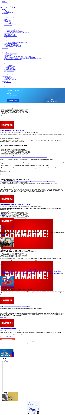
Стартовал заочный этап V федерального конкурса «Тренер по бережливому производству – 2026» (27, 181)
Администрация (5, 13)
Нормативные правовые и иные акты (10, 53)
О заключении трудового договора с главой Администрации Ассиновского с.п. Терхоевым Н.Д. (19, 269)
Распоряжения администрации (9, 68)
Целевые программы (8, 25)
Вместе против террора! (7, 287)
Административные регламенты (10, 70)
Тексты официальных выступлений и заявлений (12, 46)
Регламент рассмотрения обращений (10, 86)
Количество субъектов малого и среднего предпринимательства (17, 32)
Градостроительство (7, 21)
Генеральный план (9, 23)
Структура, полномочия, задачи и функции (11, 44)
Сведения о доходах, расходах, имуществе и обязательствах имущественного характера (19, 57)
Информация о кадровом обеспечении (11, 37)
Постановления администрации (10, 69)
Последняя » (14, 336)
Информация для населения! (8, 328)
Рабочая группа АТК (10, 17)
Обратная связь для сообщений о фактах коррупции (13, 59)
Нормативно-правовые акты (9, 78)
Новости (3, 1)
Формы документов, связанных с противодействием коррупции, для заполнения (18, 56)
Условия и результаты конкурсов (12, 39)
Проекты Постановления (10, 66)
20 (10, 336)
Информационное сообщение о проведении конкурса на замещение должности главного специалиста (28, 226)
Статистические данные (8, 33)
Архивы (3, 360)
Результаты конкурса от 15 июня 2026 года (12, 130)
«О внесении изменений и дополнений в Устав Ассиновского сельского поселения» (17, 268)
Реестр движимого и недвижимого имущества (12, 45)
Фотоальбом (4, 2)
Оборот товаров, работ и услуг (11, 27)
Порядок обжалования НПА (9, 71)
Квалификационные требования (12, 40)
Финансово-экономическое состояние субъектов (14, 31)
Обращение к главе (7, 82)
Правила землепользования (11, 24)
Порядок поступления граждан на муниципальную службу (16, 42)
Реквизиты (6, 18)
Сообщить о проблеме (13, 100)
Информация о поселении (9, 12)
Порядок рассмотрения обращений (10, 85)
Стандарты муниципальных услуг (10, 79)
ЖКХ (5, 10)
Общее (3, 9)
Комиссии (6, 15)
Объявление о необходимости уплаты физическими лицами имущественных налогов (23, 157)
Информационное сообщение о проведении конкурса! (15, 204)
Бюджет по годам (7, 73)
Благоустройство (9, 22)
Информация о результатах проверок (10, 43)
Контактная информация (10, 38)
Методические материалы (8, 55)
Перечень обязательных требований (10, 36)
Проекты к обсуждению (8, 64)
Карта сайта (4, 4)
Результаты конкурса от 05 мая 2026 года (11, 249)
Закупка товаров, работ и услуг (11, 28)
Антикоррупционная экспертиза (10, 54)
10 (9, 336)
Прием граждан (5, 81)
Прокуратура (6, 11)
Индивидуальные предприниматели (12, 30)
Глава (5, 14)
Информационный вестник (9, 67)
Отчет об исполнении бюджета (9, 74)
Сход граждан (6, 19)
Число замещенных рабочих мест (12, 29)
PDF (33, 268)
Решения (6, 62)
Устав (5, 61)
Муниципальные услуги (6, 76)
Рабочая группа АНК (10, 16)
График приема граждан (8, 83)
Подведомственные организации (10, 35)
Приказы (6, 63)
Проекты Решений (9, 65)
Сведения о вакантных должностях (12, 41)
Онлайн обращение (5, 3)
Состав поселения (7, 20)
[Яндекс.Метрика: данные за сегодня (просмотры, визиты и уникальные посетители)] (5, 361)
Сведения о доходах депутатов (9, 50)
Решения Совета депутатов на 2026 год (11, 264)
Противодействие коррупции (7, 52)
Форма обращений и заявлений (9, 84)
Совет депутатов (5, 48)
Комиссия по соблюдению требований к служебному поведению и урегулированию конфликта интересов (22, 58)
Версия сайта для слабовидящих (8, 339)
